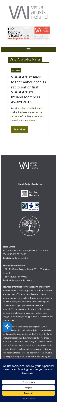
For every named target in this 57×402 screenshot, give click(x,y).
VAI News (16, 70)
